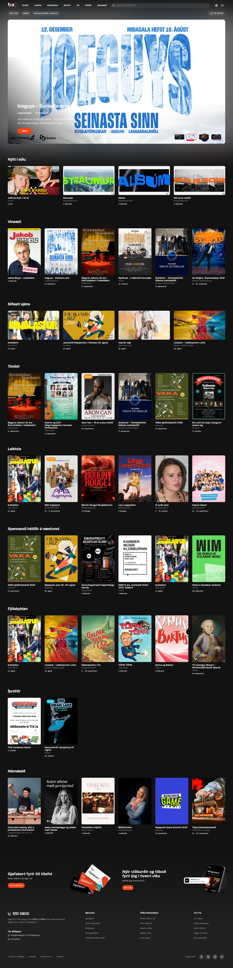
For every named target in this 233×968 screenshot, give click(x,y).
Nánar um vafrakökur (15, 951)
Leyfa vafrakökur (49, 957)
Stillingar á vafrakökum (20, 957)
